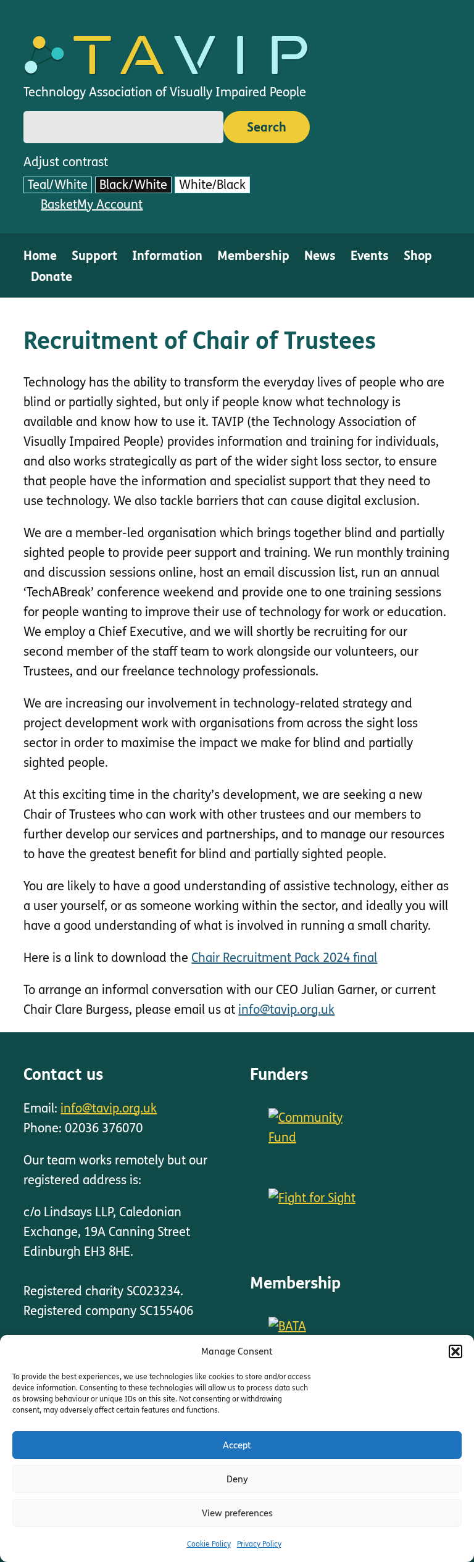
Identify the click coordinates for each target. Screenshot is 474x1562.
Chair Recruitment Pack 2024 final (284, 958)
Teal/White (58, 185)
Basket (59, 205)
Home (40, 256)
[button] (455, 1351)
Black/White (133, 185)
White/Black (212, 185)
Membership (253, 256)
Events (370, 256)
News (320, 256)
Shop (418, 256)
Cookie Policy (209, 1544)
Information (167, 256)
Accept (237, 1445)
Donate (51, 277)
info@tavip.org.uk (286, 1010)
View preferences (237, 1513)
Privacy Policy (259, 1544)
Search (266, 127)
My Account (110, 205)
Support (94, 256)
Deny (237, 1479)
